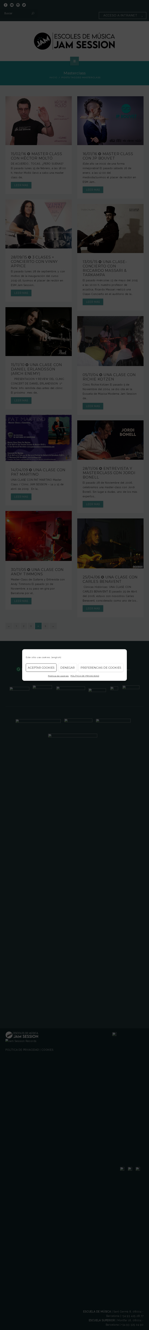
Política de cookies (58, 676)
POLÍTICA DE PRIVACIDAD (85, 676)
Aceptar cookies (41, 667)
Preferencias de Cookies (100, 667)
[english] (56, 657)
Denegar (67, 667)
